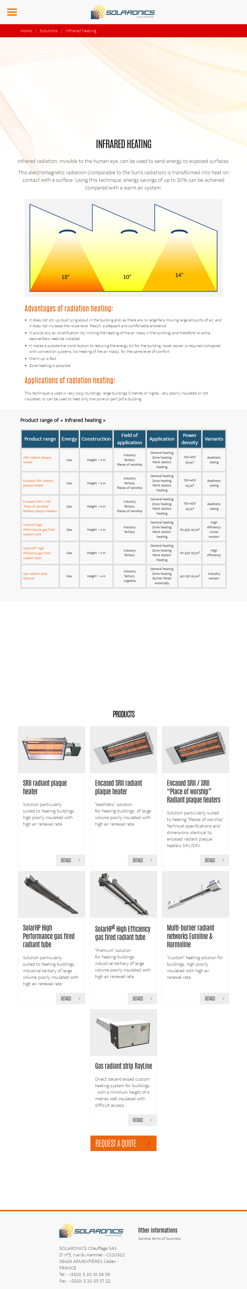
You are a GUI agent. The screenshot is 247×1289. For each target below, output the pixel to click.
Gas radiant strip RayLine (123, 1066)
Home (26, 30)
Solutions (49, 30)
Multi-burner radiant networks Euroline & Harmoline (190, 937)
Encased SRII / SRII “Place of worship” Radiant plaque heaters (40, 506)
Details (66, 860)
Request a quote (115, 1144)
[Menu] (12, 12)
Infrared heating (81, 30)
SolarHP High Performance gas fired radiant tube (39, 529)
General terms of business (159, 1238)
